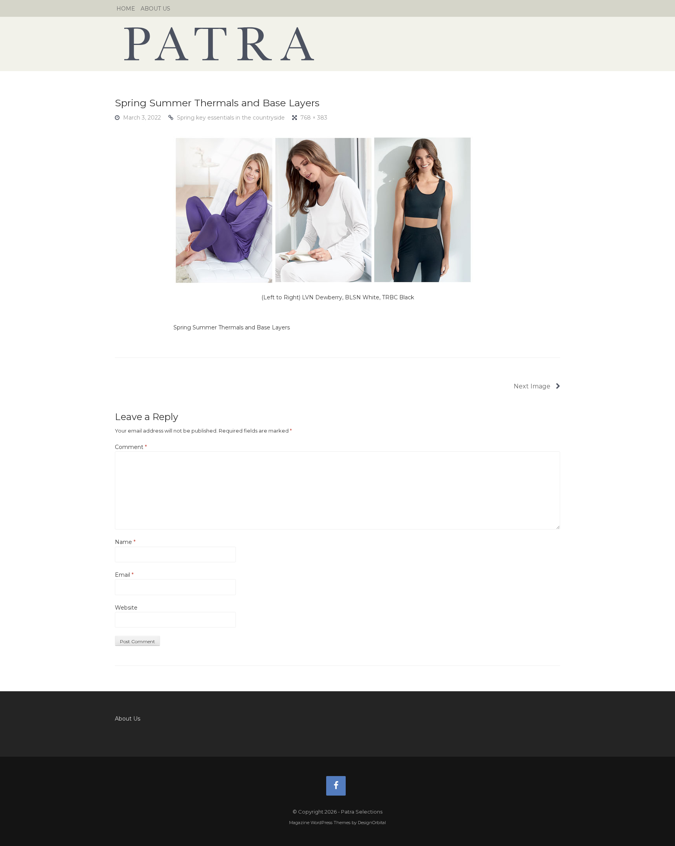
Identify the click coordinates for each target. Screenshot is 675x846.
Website (126, 607)
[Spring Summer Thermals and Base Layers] (323, 209)
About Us (155, 8)
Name (125, 542)
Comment (131, 447)
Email (124, 574)
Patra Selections (337, 43)
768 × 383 (313, 117)
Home (125, 8)
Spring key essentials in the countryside (231, 117)
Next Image (533, 386)
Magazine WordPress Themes (319, 822)
